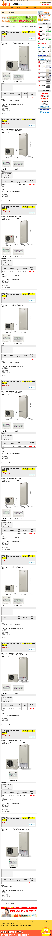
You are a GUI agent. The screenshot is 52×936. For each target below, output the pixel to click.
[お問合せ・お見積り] (19, 917)
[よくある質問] (44, 17)
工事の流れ (18, 7)
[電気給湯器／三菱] (44, 48)
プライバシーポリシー (16, 923)
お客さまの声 (33, 7)
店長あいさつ (11, 7)
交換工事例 (26, 7)
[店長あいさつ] (44, 14)
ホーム (4, 7)
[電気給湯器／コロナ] (44, 44)
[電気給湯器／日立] (44, 52)
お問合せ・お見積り (6, 923)
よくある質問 (40, 7)
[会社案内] (44, 21)
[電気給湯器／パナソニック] (44, 56)
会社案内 (48, 7)
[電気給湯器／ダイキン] (44, 60)
